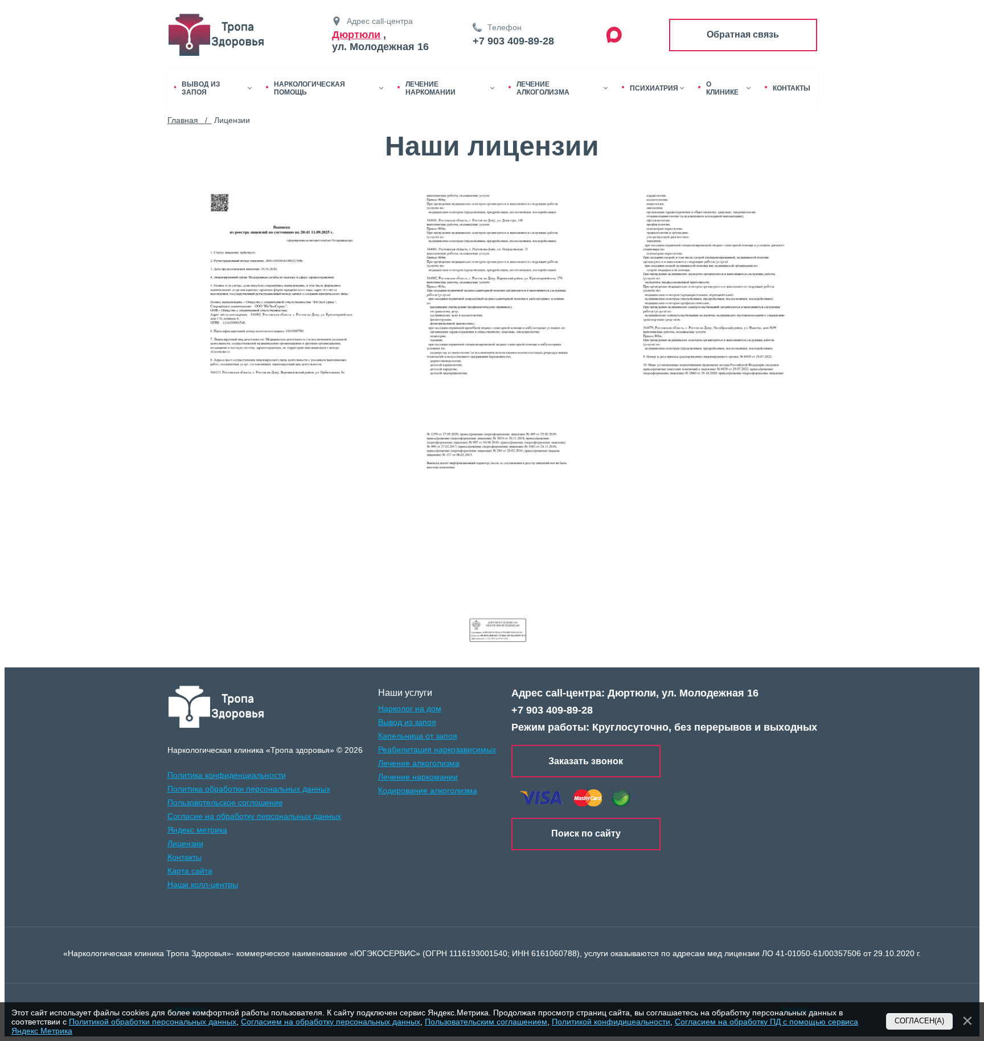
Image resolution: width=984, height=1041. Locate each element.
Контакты (184, 857)
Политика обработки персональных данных (248, 788)
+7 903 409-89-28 (513, 41)
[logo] (216, 707)
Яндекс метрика (197, 829)
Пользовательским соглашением (486, 1021)
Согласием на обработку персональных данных (330, 1021)
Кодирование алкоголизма (427, 790)
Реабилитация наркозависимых (437, 749)
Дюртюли (356, 34)
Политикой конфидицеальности (611, 1021)
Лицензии (185, 843)
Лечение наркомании (418, 776)
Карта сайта (189, 870)
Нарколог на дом (409, 708)
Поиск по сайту (586, 833)
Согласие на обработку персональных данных (254, 816)
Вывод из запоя (407, 722)
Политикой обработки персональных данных (152, 1021)
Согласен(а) (919, 1021)
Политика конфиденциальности (226, 775)
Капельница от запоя (417, 735)
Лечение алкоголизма (419, 763)
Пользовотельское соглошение (225, 802)
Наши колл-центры (202, 884)
